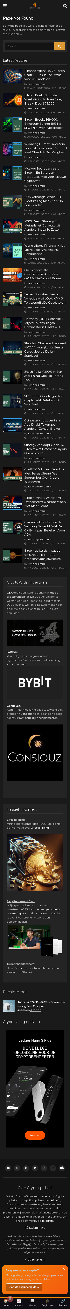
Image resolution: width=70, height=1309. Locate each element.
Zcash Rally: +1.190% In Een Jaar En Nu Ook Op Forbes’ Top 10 (43, 376)
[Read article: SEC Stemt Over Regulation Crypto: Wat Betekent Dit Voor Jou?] (12, 401)
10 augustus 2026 (37, 490)
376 (62, 262)
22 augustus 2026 (38, 88)
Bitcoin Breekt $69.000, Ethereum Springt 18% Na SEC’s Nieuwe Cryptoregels (43, 124)
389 (63, 514)
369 (63, 112)
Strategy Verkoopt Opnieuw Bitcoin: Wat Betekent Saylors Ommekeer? (45, 449)
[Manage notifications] (10, 1299)
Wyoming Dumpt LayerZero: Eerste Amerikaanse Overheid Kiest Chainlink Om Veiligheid (45, 148)
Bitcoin (18, 968)
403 (62, 543)
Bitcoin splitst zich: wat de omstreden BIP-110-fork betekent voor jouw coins (42, 555)
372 (63, 189)
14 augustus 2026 (37, 311)
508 (63, 287)
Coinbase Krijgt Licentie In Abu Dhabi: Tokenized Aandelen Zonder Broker (42, 424)
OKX (10, 592)
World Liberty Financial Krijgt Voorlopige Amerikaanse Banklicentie (44, 250)
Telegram (48, 1220)
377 (63, 388)
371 (63, 311)
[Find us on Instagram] (44, 1168)
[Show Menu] (5, 6)
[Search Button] (65, 6)
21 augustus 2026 (37, 112)
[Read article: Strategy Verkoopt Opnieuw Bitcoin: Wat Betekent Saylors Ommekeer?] (12, 450)
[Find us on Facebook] (53, 1168)
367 (63, 161)
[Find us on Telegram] (35, 1168)
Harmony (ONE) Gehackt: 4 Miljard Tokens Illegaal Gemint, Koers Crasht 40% (43, 323)
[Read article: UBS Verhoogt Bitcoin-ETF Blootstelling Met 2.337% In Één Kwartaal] (12, 202)
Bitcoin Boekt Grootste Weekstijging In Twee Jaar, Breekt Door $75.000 (43, 99)
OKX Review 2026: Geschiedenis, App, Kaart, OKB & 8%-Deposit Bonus (42, 274)
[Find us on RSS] (17, 1168)
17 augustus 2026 (37, 214)
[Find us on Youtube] (8, 1168)
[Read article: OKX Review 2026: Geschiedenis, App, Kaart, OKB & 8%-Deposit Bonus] (12, 275)
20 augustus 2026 (38, 136)
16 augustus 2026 (37, 238)
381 (63, 413)
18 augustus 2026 (37, 189)
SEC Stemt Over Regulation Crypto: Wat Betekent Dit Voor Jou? (44, 400)
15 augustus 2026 (37, 262)
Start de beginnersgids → (24, 1287)
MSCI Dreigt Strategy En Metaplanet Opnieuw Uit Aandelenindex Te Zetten (42, 225)
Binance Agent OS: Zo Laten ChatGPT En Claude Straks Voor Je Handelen (44, 75)
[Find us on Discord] (62, 1168)
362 (63, 88)
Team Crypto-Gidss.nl (40, 433)
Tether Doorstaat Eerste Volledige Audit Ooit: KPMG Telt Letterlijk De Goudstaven (44, 298)
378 (63, 336)
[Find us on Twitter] (26, 1168)
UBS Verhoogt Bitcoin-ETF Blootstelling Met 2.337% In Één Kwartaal (43, 201)
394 (63, 567)
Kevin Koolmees (36, 83)
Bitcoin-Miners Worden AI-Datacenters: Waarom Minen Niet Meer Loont (45, 502)
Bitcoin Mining (40, 827)
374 (63, 437)
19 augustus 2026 (37, 161)
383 (63, 364)
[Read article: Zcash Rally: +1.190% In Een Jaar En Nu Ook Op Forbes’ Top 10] (12, 377)
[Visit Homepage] (35, 6)
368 (63, 214)
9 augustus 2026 (37, 543)
